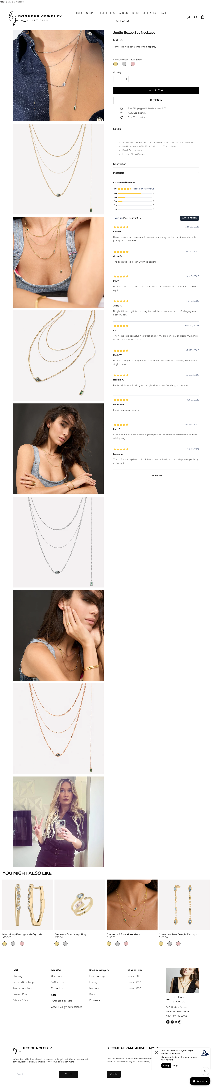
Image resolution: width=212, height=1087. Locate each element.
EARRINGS (123, 13)
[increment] (126, 79)
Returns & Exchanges (24, 982)
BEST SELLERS (107, 13)
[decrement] (115, 79)
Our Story (56, 976)
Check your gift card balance (66, 1007)
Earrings (93, 982)
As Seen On (57, 982)
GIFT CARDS (123, 20)
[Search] (195, 17)
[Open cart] (202, 17)
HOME (79, 13)
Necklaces (94, 988)
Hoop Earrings (97, 976)
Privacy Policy (20, 1000)
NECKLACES (149, 13)
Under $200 (134, 982)
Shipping (17, 976)
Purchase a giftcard (61, 1001)
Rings (92, 994)
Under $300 (134, 988)
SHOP (89, 13)
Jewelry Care (20, 994)
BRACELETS (165, 13)
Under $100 (134, 976)
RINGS (135, 13)
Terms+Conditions (22, 988)
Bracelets (94, 1000)
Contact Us (57, 988)
